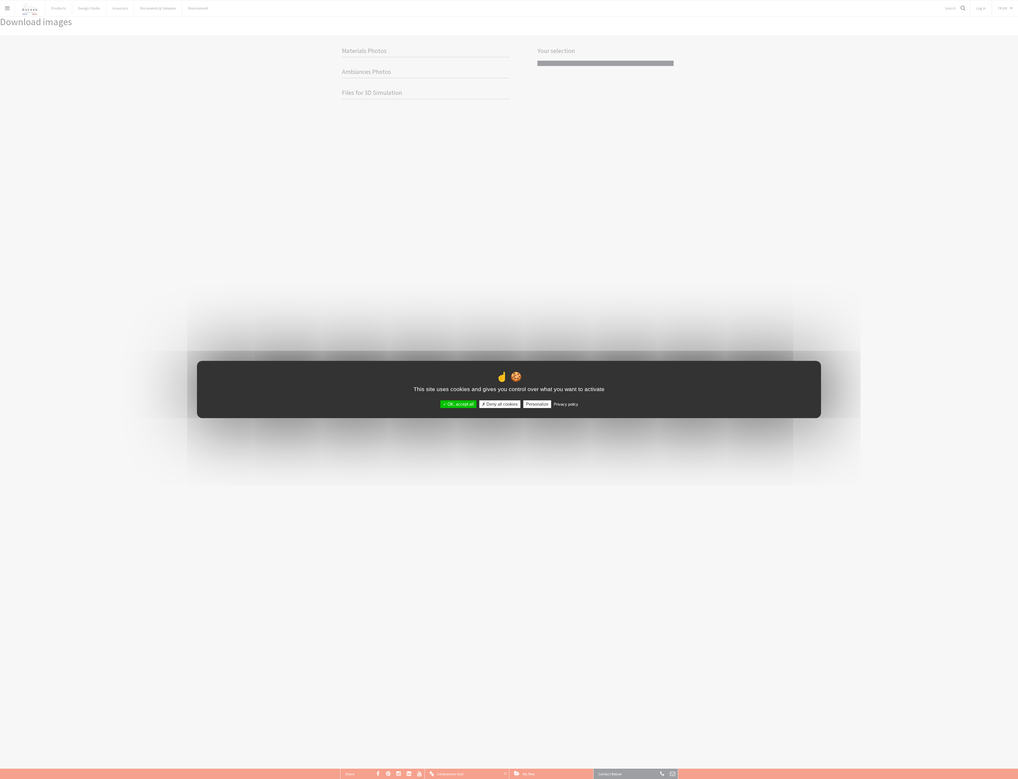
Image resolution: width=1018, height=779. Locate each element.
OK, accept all (460, 404)
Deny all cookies (501, 404)
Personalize (537, 404)
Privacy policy (566, 404)
